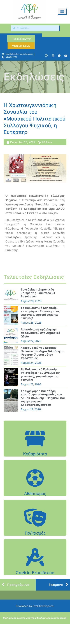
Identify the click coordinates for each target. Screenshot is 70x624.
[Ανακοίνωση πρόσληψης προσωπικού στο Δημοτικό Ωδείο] (11, 335)
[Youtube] (65, 56)
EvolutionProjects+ (44, 605)
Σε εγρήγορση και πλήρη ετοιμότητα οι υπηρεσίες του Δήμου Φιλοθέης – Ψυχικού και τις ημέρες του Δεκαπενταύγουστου (43, 398)
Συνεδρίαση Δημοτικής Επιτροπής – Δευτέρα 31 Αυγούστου (38, 293)
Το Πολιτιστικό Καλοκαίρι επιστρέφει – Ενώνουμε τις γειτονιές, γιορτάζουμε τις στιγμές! (40, 313)
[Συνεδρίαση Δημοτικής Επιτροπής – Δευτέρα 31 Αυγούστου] (11, 295)
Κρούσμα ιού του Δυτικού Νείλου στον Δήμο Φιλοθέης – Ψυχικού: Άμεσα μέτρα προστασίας (42, 353)
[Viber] (46, 56)
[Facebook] (59, 56)
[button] (62, 11)
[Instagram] (53, 56)
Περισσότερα (35, 447)
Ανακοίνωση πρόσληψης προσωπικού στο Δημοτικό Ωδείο (40, 333)
